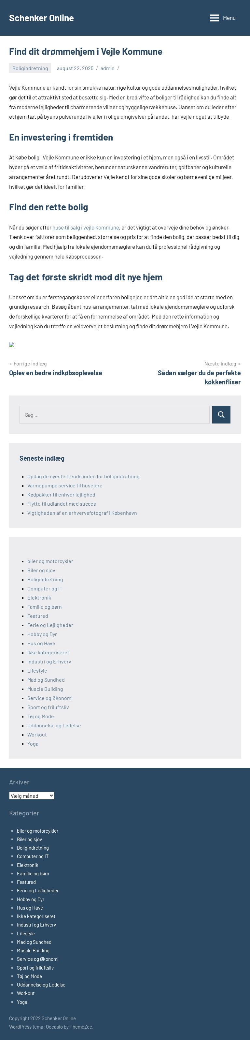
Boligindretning (30, 68)
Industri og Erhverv (49, 661)
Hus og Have (41, 643)
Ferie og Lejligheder (50, 625)
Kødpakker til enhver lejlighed (61, 494)
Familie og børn (44, 606)
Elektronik (39, 597)
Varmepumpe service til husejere (65, 485)
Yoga (32, 743)
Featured (37, 616)
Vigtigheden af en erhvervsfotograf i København (82, 513)
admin (108, 68)
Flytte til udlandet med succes (61, 503)
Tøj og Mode (40, 716)
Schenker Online (41, 17)
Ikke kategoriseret (48, 652)
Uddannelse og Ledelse (54, 725)
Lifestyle (37, 670)
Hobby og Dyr (42, 634)
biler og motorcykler (50, 561)
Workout (37, 734)
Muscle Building (45, 689)
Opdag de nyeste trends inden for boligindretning (83, 476)
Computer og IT (44, 588)
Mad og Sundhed (46, 679)
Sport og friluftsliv (48, 707)
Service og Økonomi (50, 698)
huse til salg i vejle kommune (85, 227)
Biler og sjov (41, 570)
